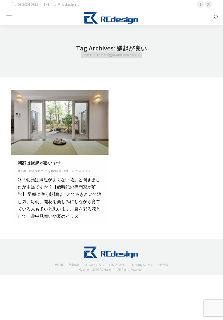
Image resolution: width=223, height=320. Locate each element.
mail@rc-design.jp (65, 4)
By (57, 171)
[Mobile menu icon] (8, 17)
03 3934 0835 (28, 4)
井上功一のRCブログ (30, 171)
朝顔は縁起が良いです (39, 163)
